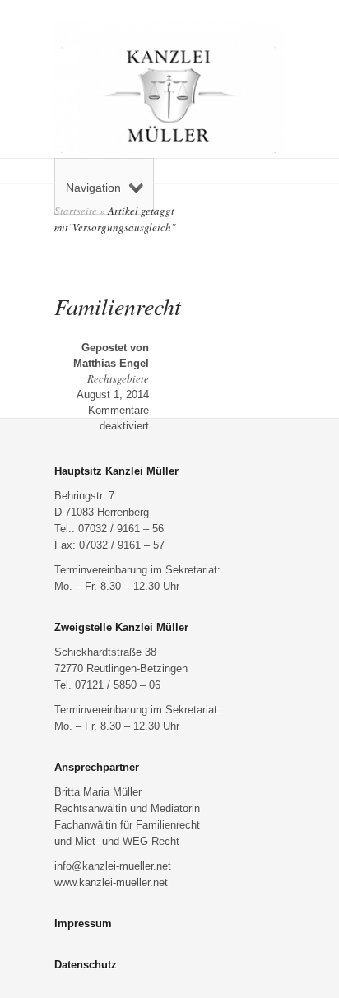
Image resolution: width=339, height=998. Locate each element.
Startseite (75, 210)
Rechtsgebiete (118, 378)
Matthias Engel (111, 363)
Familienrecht (117, 306)
